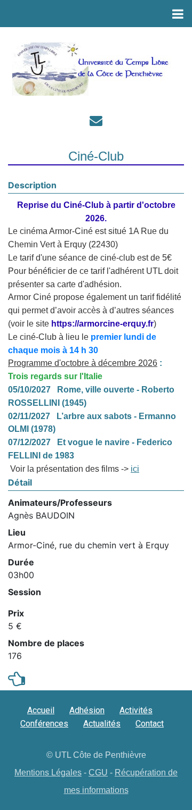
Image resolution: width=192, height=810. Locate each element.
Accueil (40, 710)
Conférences (44, 724)
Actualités (102, 724)
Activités (136, 710)
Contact (149, 724)
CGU (98, 772)
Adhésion (87, 710)
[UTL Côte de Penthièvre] (92, 69)
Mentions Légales (48, 772)
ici (135, 468)
